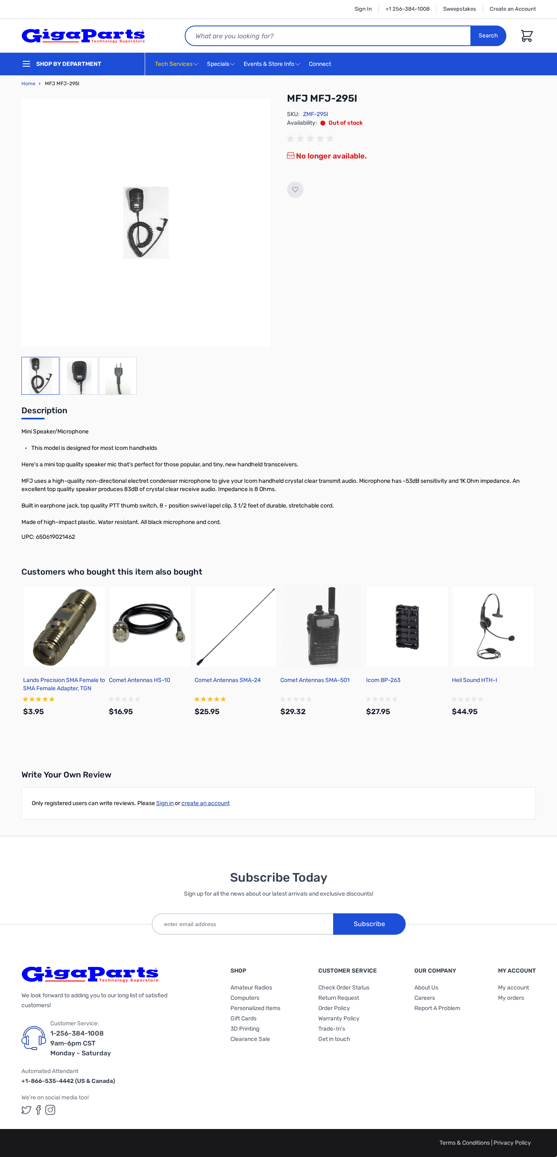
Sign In (363, 9)
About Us (426, 987)
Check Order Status (343, 987)
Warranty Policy (339, 1018)
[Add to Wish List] (295, 190)
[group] (311, 139)
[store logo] (83, 35)
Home (28, 83)
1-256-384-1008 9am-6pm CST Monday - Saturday (80, 1043)
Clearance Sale (250, 1039)
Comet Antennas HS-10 (139, 680)
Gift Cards (243, 1018)
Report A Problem (437, 1008)
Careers (424, 997)
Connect (320, 64)
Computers (244, 997)
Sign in (165, 803)
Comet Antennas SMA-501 (315, 680)
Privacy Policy (512, 1142)
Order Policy (334, 1008)
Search (488, 35)
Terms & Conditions (465, 1142)
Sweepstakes (459, 9)
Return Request (338, 997)
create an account (205, 803)
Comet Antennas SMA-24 (228, 680)
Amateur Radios (251, 987)
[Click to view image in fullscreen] (145, 222)
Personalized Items (255, 1008)
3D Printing (244, 1028)
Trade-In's (331, 1028)
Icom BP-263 (383, 680)
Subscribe (369, 924)
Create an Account (513, 9)
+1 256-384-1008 (407, 9)
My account (513, 987)
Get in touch (334, 1039)
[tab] (44, 413)
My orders (511, 997)
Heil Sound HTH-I (474, 680)
